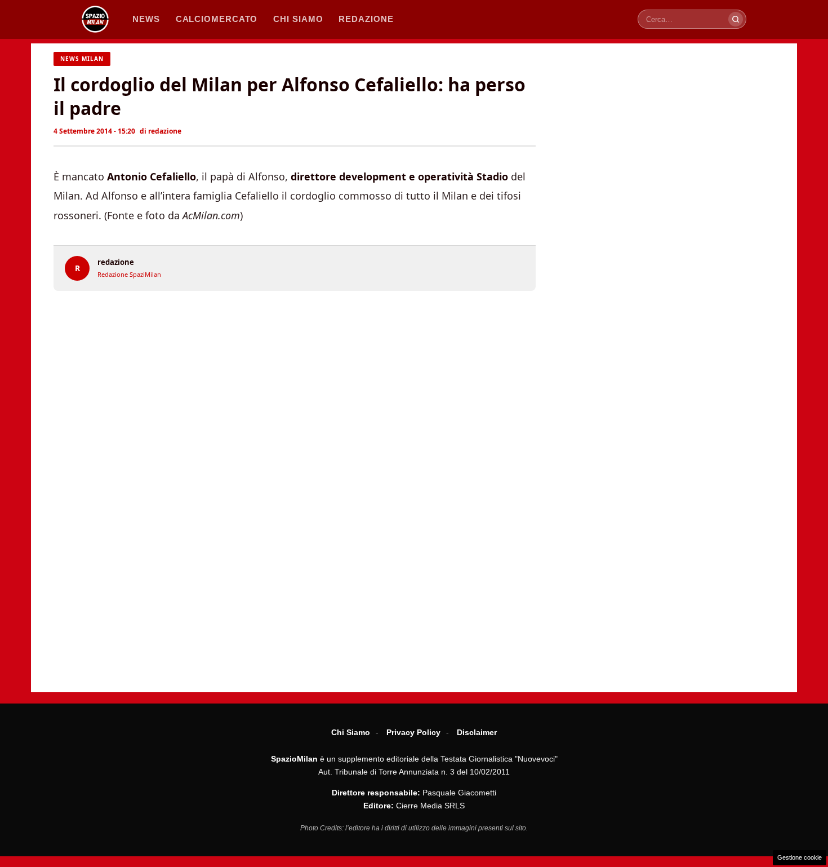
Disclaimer (477, 732)
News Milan (82, 59)
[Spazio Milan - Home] (95, 19)
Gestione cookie (799, 857)
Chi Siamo (350, 732)
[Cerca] (735, 19)
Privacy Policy (413, 732)
